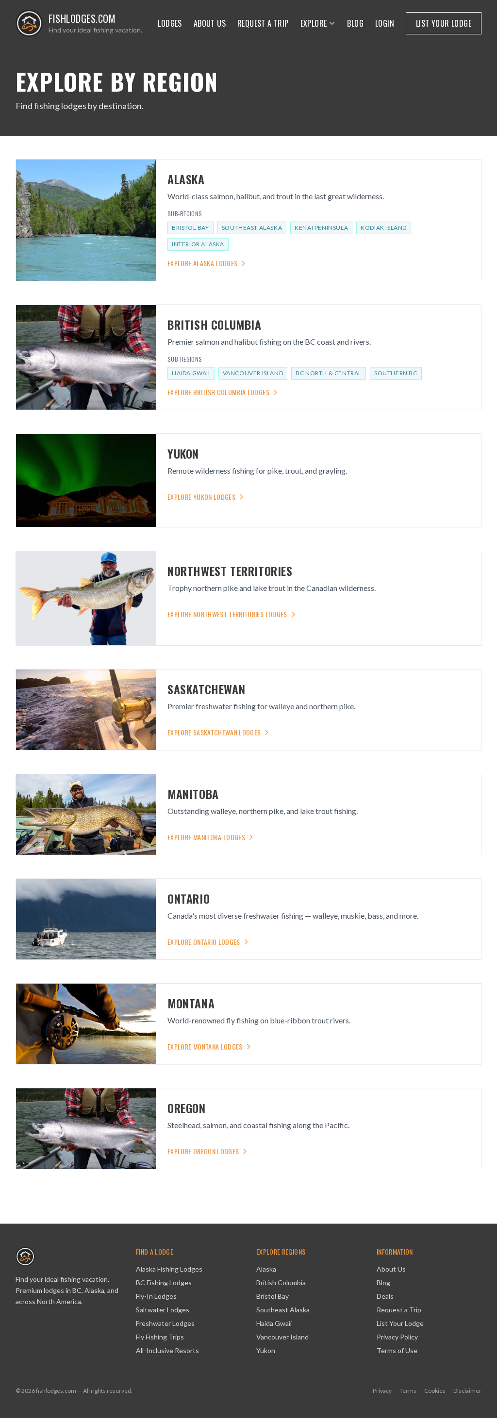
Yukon (265, 1350)
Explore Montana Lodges (205, 1047)
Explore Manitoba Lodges (206, 837)
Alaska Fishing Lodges (169, 1269)
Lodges (170, 23)
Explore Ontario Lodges (203, 942)
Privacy (382, 1390)
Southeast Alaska (252, 227)
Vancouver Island (253, 373)
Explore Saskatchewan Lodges (214, 732)
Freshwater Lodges (165, 1323)
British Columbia (281, 1282)
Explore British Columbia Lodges (218, 392)
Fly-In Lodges (156, 1296)
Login (384, 23)
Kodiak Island (384, 227)
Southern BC (395, 373)
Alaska (266, 1269)
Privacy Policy (397, 1337)
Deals (385, 1296)
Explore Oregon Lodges (203, 1151)
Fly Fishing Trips (160, 1337)
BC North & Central (329, 373)
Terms (407, 1390)
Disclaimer (467, 1390)
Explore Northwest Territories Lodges (227, 614)
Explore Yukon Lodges (201, 497)
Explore (313, 23)
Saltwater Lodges (162, 1310)
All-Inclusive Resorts (167, 1350)
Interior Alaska (198, 244)
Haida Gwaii (191, 373)
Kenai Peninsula (321, 227)
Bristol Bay (190, 227)
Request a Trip (263, 23)
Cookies (435, 1390)
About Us (210, 23)
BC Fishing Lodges (164, 1282)
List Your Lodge (443, 23)
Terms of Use (397, 1350)
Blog (355, 23)
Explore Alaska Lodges (202, 263)
